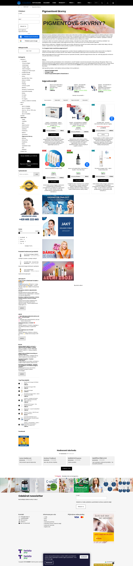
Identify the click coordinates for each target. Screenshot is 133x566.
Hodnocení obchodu (66, 450)
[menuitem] (36, 3)
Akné (23, 123)
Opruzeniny (25, 134)
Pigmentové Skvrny (27, 136)
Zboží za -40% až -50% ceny (29, 110)
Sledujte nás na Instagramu (70, 476)
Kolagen (47, 72)
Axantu (54, 64)
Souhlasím (84, 557)
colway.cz (23, 521)
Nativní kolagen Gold (51, 70)
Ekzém (23, 144)
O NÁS (45, 517)
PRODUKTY (23, 59)
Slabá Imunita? (25, 125)
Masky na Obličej (26, 80)
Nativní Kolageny (26, 69)
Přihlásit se (23, 26)
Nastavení (49, 562)
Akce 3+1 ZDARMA (26, 108)
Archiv (22, 308)
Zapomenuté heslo (23, 31)
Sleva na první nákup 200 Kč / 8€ (103, 564)
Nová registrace (22, 30)
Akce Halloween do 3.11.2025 (25, 329)
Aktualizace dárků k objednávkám (27, 290)
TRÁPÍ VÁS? (23, 117)
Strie (23, 147)
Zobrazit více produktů (77, 95)
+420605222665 (24, 518)
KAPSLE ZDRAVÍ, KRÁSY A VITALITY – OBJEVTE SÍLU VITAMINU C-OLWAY (27, 347)
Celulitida (24, 121)
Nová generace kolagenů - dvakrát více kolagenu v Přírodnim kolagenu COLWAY (28, 365)
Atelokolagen (25, 65)
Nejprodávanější (75, 100)
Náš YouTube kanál (25, 523)
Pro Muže (24, 95)
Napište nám (47, 526)
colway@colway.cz (25, 516)
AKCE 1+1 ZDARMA (26, 106)
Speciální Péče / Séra (27, 78)
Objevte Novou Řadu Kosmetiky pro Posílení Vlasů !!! (27, 354)
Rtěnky (23, 93)
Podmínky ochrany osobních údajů (52, 523)
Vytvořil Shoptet (111, 562)
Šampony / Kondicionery (28, 89)
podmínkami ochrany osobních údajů (101, 502)
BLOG (45, 520)
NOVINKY (23, 115)
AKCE (22, 104)
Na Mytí (24, 82)
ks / (28, 51)
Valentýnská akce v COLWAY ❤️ (26, 322)
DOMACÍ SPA (24, 151)
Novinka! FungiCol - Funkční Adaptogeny (25, 360)
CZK (96, 2)
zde (51, 559)
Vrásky (23, 119)
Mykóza (24, 132)
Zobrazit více (66, 468)
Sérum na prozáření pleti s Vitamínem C (57, 73)
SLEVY (45, 518)
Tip (21, 243)
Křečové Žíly (25, 140)
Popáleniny (24, 142)
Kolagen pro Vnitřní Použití (28, 70)
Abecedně (85, 100)
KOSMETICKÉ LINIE (26, 72)
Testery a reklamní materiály (29, 100)
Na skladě (23, 237)
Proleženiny (24, 130)
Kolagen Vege (25, 67)
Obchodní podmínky (49, 522)
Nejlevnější (57, 100)
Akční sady (24, 112)
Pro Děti (24, 97)
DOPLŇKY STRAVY (26, 74)
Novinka (23, 241)
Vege (51, 72)
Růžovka (24, 138)
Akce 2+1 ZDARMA (26, 114)
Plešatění (24, 149)
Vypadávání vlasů (26, 145)
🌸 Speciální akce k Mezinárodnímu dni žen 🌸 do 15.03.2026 (28, 317)
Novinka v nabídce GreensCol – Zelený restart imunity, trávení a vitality (28, 298)
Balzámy (24, 87)
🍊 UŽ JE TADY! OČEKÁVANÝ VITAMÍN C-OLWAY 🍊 (28, 281)
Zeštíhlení (24, 129)
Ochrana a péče (26, 85)
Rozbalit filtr (28, 246)
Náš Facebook (24, 520)
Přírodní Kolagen (26, 63)
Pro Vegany (24, 99)
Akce (22, 239)
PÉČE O (22, 102)
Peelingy (24, 83)
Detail (103, 134)
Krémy (23, 76)
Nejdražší (65, 100)
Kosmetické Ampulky (27, 91)
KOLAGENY (24, 61)
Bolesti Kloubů (25, 127)
